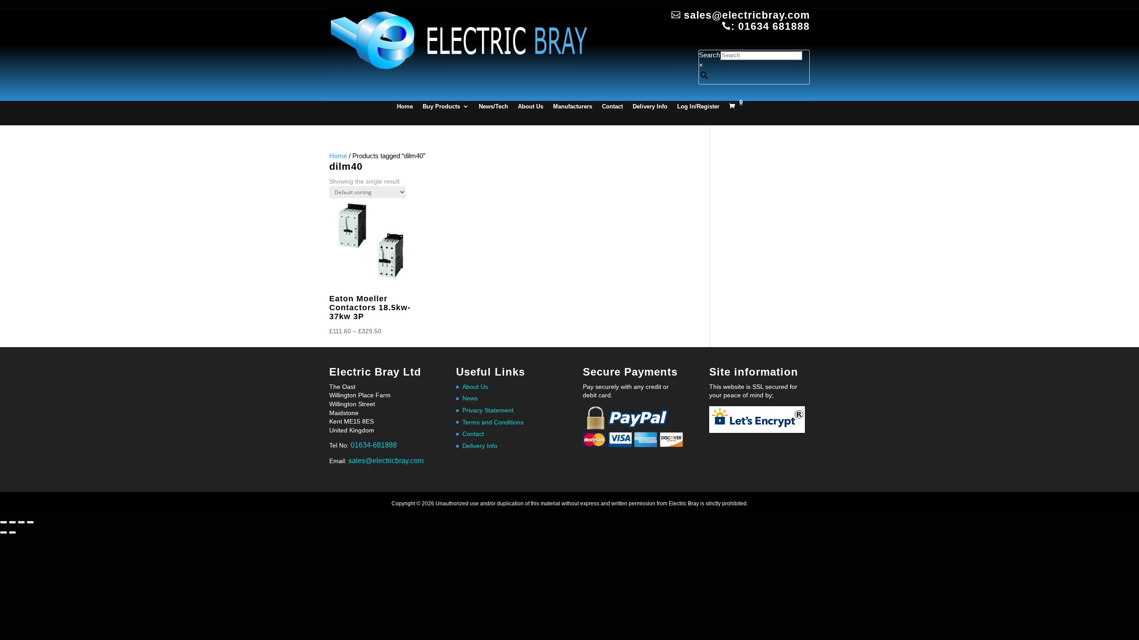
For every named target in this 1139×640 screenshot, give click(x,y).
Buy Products (441, 106)
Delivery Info (650, 106)
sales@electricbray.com (386, 460)
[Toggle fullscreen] (12, 522)
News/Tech (493, 106)
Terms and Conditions (493, 422)
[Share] (21, 522)
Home (405, 106)
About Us (530, 106)
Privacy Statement (487, 410)
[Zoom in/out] (3, 522)
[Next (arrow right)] (12, 532)
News (470, 398)
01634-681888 (374, 445)
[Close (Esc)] (30, 522)
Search (709, 55)
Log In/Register (698, 106)
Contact (612, 106)
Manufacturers (572, 106)
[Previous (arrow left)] (3, 532)
